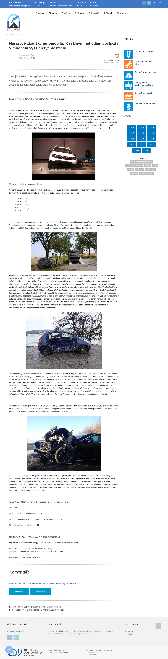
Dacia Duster (14, 225)
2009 (151, 145)
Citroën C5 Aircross (18, 193)
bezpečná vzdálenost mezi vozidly (141, 161)
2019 (142, 127)
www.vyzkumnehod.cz (58, 519)
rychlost (150, 173)
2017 (132, 133)
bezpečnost (139, 169)
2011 (132, 145)
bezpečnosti (94, 4)
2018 (151, 127)
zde (105, 128)
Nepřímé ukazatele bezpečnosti (61, 4)
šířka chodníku (150, 169)
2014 (132, 139)
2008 (137, 150)
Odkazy (122, 13)
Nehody (81, 4)
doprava (147, 165)
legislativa (134, 173)
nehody (131, 169)
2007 (147, 150)
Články (67, 13)
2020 (132, 127)
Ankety (54, 13)
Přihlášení (19, 591)
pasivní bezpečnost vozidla (134, 165)
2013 (142, 139)
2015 (151, 133)
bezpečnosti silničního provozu (20, 4)
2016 (142, 133)
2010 (141, 145)
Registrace (40, 591)
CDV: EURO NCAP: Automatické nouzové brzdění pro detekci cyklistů (41, 502)
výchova (142, 173)
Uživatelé (95, 13)
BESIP (40, 4)
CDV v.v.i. (128, 634)
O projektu (40, 13)
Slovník (109, 13)
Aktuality (80, 13)
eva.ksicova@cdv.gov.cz (61, 652)
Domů (9, 35)
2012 (151, 139)
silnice (155, 165)
